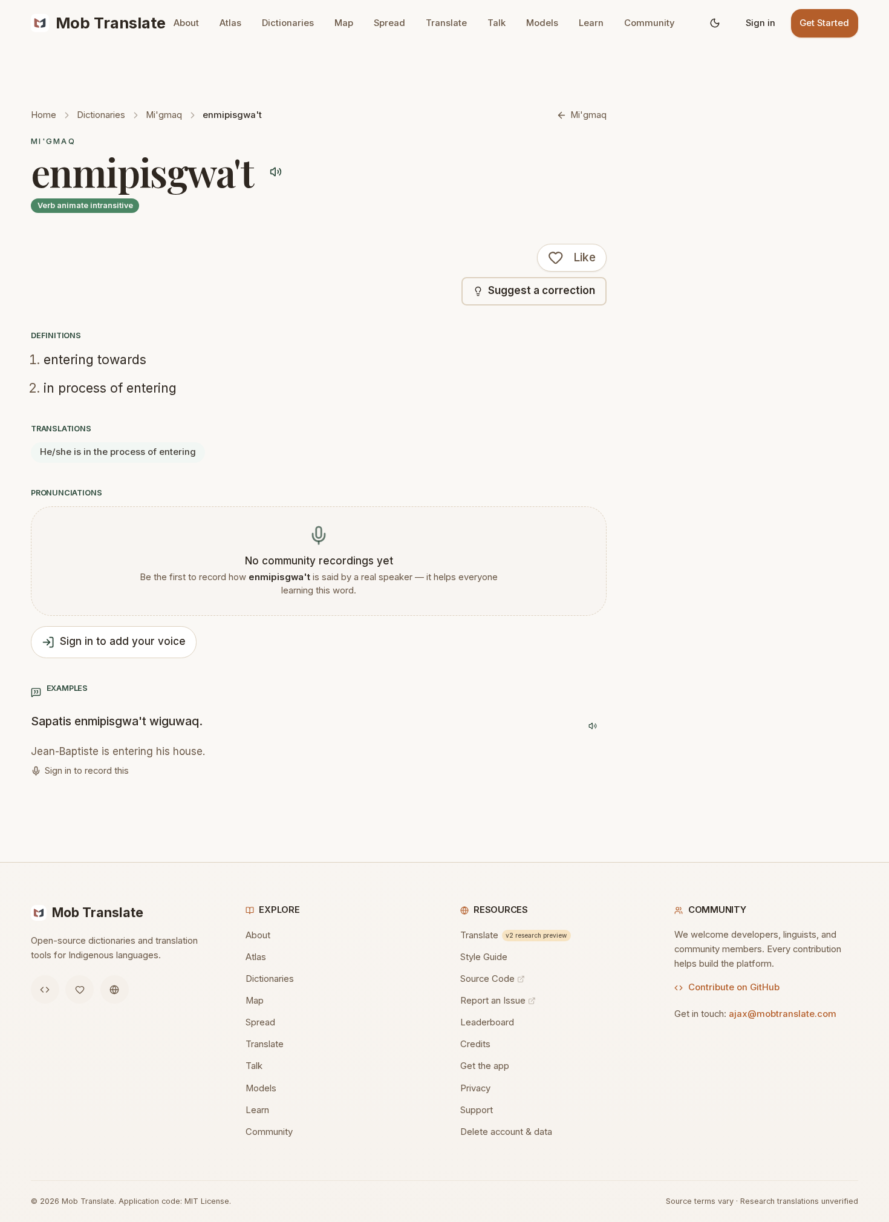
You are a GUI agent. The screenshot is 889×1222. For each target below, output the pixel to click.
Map (343, 23)
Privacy (475, 1088)
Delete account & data (506, 1131)
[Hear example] (592, 726)
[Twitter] (79, 989)
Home (43, 114)
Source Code (487, 978)
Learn (591, 23)
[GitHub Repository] (45, 989)
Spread (389, 23)
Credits (475, 1044)
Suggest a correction (541, 290)
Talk (496, 23)
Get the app (484, 1065)
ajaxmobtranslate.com (782, 1013)
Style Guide (483, 957)
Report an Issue (493, 1000)
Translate (446, 23)
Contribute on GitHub (734, 987)
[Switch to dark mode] (715, 23)
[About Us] (114, 989)
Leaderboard (487, 1022)
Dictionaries (288, 23)
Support (476, 1110)
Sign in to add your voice (123, 641)
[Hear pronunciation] (276, 171)
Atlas (230, 23)
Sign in (760, 23)
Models (542, 23)
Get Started (824, 23)
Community (649, 23)
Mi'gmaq (164, 114)
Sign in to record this (87, 770)
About (186, 23)
